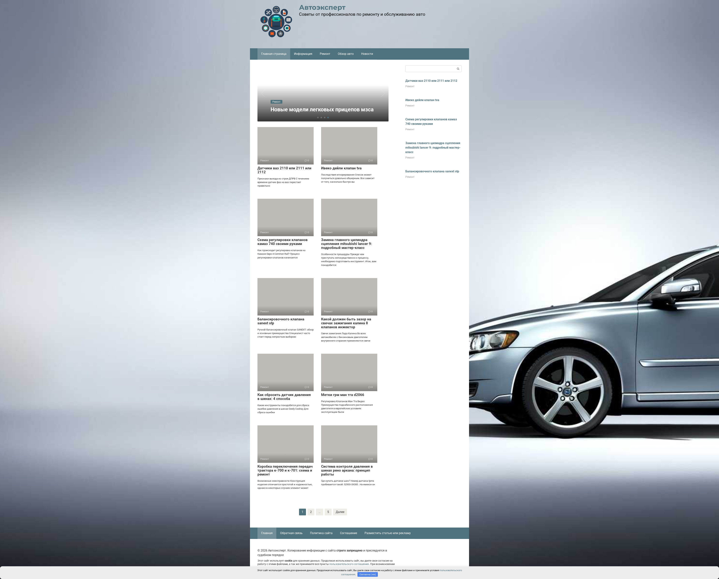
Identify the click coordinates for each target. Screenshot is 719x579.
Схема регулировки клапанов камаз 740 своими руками (282, 242)
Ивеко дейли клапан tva (341, 168)
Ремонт (325, 54)
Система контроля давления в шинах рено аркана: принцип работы (347, 470)
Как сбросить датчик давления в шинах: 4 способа (284, 397)
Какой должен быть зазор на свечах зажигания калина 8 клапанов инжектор (346, 323)
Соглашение (348, 533)
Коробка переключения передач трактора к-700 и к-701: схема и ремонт (285, 470)
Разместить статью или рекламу (388, 533)
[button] (318, 117)
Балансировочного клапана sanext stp (280, 321)
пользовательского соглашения (349, 564)
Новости (367, 54)
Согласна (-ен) (368, 574)
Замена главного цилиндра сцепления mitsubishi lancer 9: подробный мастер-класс (346, 244)
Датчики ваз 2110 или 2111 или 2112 (284, 170)
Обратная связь (291, 533)
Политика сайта (321, 533)
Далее (340, 512)
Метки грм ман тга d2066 (342, 395)
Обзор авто (346, 54)
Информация (303, 54)
